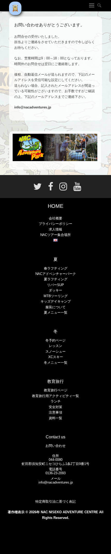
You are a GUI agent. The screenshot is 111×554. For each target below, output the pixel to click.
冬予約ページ (55, 340)
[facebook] (50, 189)
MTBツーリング (56, 296)
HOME (55, 206)
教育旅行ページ (55, 390)
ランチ (56, 401)
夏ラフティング (55, 279)
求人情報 (55, 229)
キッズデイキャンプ (56, 301)
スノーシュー (55, 351)
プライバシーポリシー (55, 224)
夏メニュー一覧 (55, 312)
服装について (55, 307)
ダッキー (55, 290)
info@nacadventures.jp (55, 482)
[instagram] (63, 189)
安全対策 (55, 407)
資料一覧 (55, 418)
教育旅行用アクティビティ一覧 (55, 396)
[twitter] (37, 189)
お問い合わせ (55, 446)
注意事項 (55, 412)
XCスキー (55, 357)
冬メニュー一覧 (55, 363)
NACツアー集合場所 (55, 235)
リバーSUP (55, 285)
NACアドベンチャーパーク (55, 274)
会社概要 (55, 218)
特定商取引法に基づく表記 (55, 501)
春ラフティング (55, 268)
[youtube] (75, 189)
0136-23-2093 (55, 473)
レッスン (55, 346)
